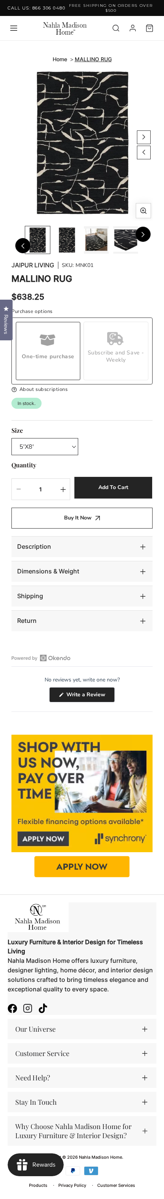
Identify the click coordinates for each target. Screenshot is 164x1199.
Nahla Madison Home (100, 1157)
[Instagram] (27, 1009)
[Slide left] (144, 152)
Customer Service (42, 1053)
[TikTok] (43, 1009)
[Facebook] (12, 1009)
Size (17, 430)
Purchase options (32, 311)
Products (38, 1185)
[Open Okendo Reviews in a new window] (41, 658)
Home (60, 59)
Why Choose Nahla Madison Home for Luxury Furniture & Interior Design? (73, 1131)
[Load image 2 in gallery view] (67, 240)
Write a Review (90, 696)
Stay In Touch (36, 1102)
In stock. (26, 403)
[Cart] (149, 28)
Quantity (23, 465)
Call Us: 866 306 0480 (36, 8)
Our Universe (35, 1029)
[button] (82, 389)
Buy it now (78, 517)
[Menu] (13, 28)
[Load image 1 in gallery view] (37, 240)
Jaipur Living (32, 265)
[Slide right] (144, 137)
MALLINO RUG (93, 59)
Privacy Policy (72, 1185)
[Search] (116, 28)
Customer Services (116, 1185)
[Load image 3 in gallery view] (96, 240)
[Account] (132, 28)
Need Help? (32, 1077)
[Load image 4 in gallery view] (125, 240)
